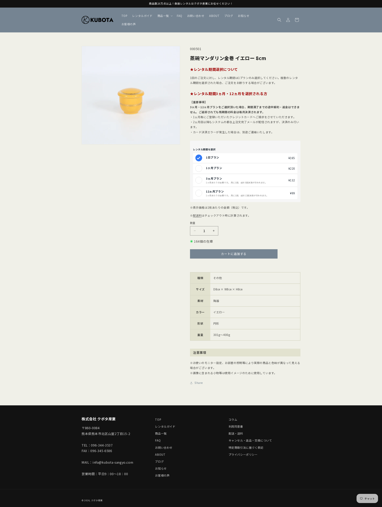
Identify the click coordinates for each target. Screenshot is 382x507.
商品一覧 (161, 433)
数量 (192, 223)
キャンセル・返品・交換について (250, 440)
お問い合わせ (163, 448)
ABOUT (160, 454)
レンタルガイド (165, 426)
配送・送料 (236, 433)
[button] (164, 16)
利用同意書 (236, 426)
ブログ (159, 461)
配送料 (197, 215)
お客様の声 (162, 475)
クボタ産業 (97, 500)
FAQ (158, 440)
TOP (158, 419)
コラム (233, 419)
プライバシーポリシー (243, 454)
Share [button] (199, 383)
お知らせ (161, 468)
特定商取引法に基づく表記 (246, 448)
